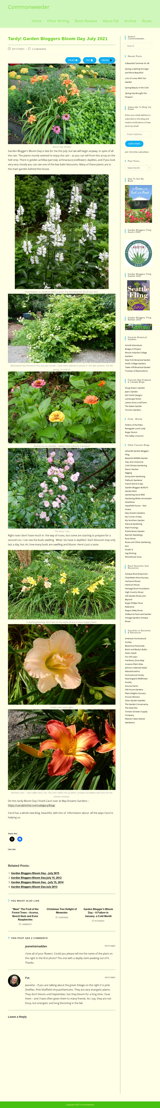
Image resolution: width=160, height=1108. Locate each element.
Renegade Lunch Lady (135, 428)
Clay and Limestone (134, 461)
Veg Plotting (130, 553)
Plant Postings (131, 527)
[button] (61, 104)
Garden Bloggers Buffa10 (136, 487)
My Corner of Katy (133, 516)
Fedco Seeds (131, 653)
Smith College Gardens (135, 363)
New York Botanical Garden (137, 360)
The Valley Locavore (134, 435)
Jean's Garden (131, 391)
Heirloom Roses (132, 584)
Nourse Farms (131, 686)
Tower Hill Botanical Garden (137, 367)
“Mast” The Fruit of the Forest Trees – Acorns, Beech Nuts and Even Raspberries (25, 914)
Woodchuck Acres (133, 556)
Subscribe (134, 143)
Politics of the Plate (134, 424)
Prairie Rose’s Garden (135, 531)
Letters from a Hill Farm (136, 402)
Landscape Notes (133, 398)
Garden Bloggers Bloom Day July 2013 (34, 886)
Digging (128, 472)
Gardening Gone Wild (135, 494)
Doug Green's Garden (135, 387)
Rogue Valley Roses (134, 610)
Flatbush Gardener (133, 480)
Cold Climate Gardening (136, 465)
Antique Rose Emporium (136, 573)
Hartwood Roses (132, 581)
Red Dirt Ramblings (134, 535)
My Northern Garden (135, 520)
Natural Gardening (133, 523)
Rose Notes (130, 538)
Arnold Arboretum (133, 345)
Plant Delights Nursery (135, 693)
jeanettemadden (36, 946)
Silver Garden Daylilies (135, 700)
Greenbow (130, 502)
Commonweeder (29, 6)
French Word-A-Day (134, 483)
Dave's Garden (131, 469)
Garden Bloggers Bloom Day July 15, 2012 (36, 877)
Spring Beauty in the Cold (136, 87)
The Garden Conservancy (136, 704)
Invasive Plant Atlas (134, 664)
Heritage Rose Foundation (137, 588)
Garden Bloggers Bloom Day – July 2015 (35, 873)
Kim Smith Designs (133, 395)
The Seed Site (131, 707)
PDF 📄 (89, 60)
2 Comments (39, 48)
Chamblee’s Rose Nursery (137, 577)
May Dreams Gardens (135, 513)
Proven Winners (132, 696)
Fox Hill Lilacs (131, 656)
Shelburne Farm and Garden (138, 614)
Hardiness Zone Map (134, 660)
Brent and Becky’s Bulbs (136, 649)
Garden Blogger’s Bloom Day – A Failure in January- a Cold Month (98, 913)
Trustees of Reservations (136, 370)
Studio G (129, 549)
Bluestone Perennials (135, 645)
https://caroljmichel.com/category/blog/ (31, 805)
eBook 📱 (107, 60)
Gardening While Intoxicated (138, 498)
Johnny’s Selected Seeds (136, 667)
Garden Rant (131, 491)
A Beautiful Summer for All (137, 63)
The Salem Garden (133, 406)
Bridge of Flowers (133, 349)
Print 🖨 (73, 60)
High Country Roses (134, 592)
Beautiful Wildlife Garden (136, 458)
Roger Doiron (131, 432)
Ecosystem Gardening (135, 476)
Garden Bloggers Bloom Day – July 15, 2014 (37, 882)
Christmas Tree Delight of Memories (62, 911)
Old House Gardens (134, 689)
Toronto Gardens (133, 409)
